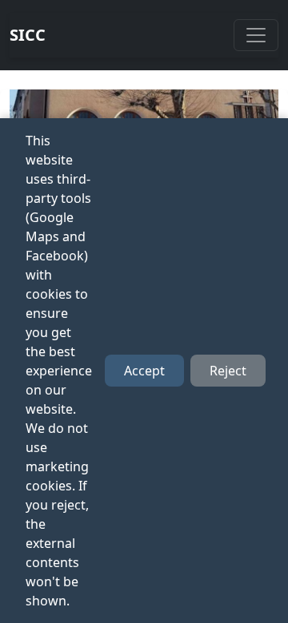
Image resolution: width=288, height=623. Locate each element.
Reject (228, 370)
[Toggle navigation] (256, 35)
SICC (28, 35)
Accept (144, 370)
